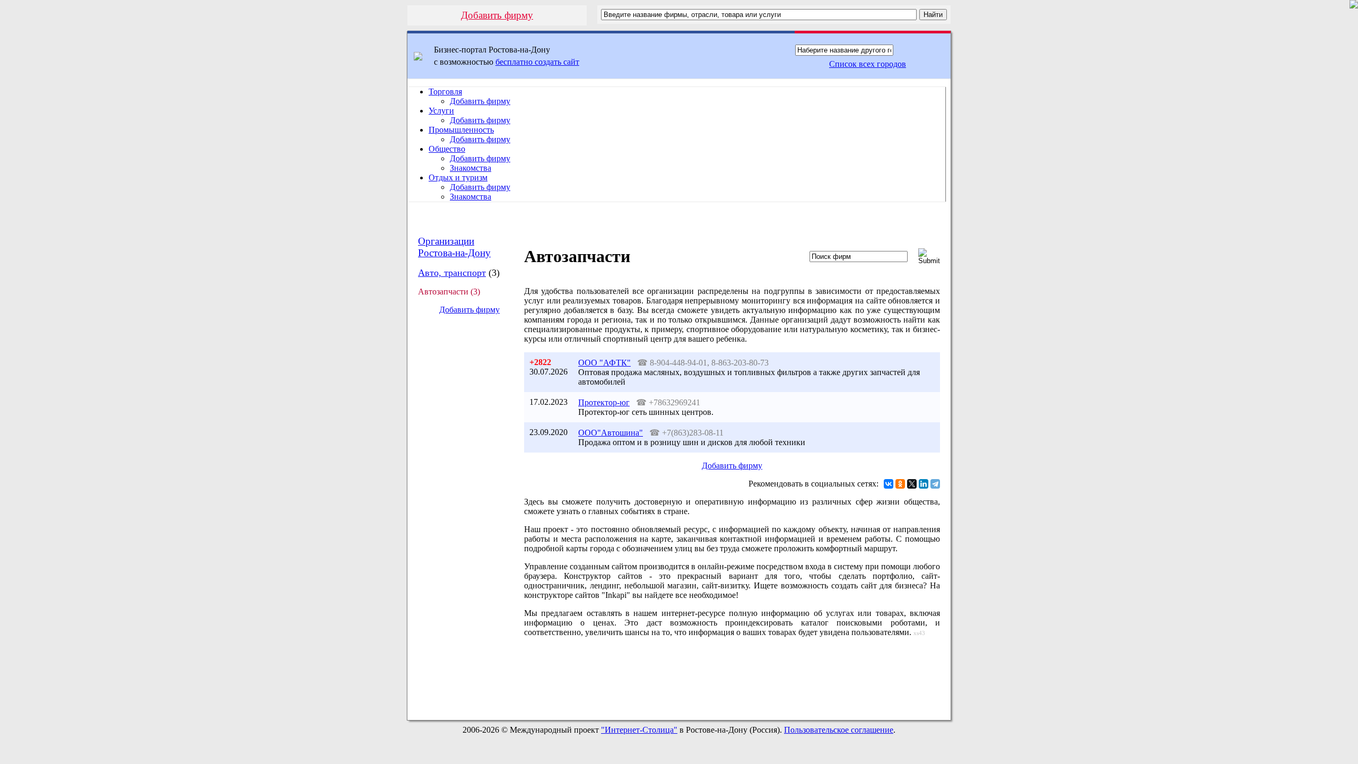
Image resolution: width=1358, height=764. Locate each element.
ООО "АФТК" (604, 362)
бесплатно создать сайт (537, 61)
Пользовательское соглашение (838, 729)
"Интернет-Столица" (639, 729)
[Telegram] (935, 484)
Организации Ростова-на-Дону (454, 247)
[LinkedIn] (923, 484)
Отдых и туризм (458, 177)
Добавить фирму (497, 15)
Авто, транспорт (452, 272)
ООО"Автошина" (610, 432)
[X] (912, 484)
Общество (447, 148)
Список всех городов (867, 63)
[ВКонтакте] (888, 484)
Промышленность (461, 129)
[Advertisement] (461, 501)
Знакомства (470, 167)
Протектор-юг (604, 402)
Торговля (445, 91)
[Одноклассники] (900, 484)
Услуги (441, 110)
